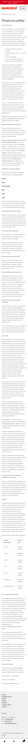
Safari (3, 193)
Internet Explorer (6, 186)
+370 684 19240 (9, 719)
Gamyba (4, 698)
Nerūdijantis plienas (7, 696)
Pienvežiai (4, 702)
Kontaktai (4, 706)
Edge (3, 190)
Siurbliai (4, 700)
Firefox (3, 182)
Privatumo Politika (6, 704)
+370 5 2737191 (8, 721)
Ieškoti (14, 741)
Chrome (4, 178)
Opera (3, 197)
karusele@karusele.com (11, 723)
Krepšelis (22, 740)
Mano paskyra (4, 741)
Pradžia (5, 14)
